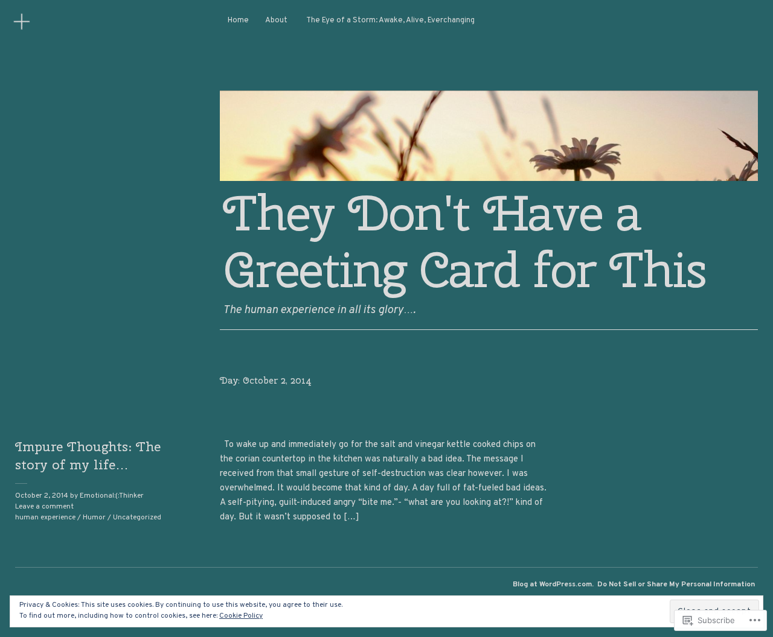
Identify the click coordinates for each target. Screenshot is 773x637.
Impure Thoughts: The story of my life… (88, 455)
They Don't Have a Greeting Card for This (464, 242)
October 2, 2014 (41, 496)
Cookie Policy (241, 616)
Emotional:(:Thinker (112, 496)
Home (238, 20)
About (276, 20)
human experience (45, 517)
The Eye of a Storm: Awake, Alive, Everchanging (390, 20)
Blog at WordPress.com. (553, 584)
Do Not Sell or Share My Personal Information (676, 584)
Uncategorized (137, 517)
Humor (94, 517)
